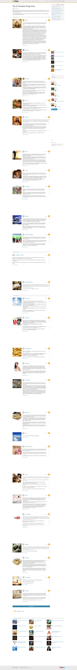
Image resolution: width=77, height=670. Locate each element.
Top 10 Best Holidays (38, 620)
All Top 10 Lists (14, 4)
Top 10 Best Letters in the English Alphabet (56, 632)
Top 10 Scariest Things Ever (23, 636)
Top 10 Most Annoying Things (57, 625)
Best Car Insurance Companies (56, 11)
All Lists (26, 1)
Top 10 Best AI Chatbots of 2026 (56, 8)
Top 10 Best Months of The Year (22, 621)
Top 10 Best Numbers (38, 641)
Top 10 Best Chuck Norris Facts (39, 647)
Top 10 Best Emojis (37, 625)
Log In (47, 1)
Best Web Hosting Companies (56, 19)
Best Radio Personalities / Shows (56, 648)
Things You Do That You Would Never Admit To (22, 642)
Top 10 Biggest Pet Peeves (56, 636)
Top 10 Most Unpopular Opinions (40, 636)
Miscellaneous (19, 4)
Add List (33, 1)
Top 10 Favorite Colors (22, 647)
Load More (31, 606)
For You (37, 1)
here (55, 145)
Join (49, 1)
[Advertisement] (31, 70)
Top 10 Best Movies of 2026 (56, 6)
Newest (30, 1)
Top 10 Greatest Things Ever (23, 631)
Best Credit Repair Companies (56, 16)
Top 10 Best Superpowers (38, 631)
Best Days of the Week (22, 625)
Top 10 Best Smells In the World (57, 620)
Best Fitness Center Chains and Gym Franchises (57, 14)
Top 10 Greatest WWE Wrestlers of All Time (57, 642)
